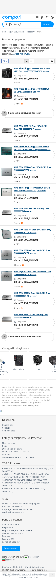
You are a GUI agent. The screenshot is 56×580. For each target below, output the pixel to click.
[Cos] (47, 17)
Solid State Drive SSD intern (15, 451)
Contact (5, 427)
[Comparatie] (42, 17)
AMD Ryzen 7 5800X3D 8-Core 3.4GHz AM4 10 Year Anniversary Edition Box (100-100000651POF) (26, 475)
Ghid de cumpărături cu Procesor (24, 112)
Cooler (37, 369)
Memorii (6, 454)
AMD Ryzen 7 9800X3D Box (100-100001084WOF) (25, 479)
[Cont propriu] (52, 17)
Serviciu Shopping (11, 541)
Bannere (6, 536)
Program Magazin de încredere (17, 530)
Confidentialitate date (12, 567)
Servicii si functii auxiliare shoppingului (21, 503)
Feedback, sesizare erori (13, 512)
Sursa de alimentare (12, 448)
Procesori (10, 559)
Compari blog (8, 430)
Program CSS (8, 539)
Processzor (33, 556)
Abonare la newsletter (12, 506)
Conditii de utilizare (34, 567)
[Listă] (26, 61)
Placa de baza (18, 369)
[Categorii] (37, 17)
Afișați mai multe (21, 53)
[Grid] (31, 61)
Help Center (8, 527)
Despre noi (7, 425)
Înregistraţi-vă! (11, 548)
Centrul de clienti (10, 524)
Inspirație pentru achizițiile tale (17, 509)
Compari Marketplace (12, 533)
